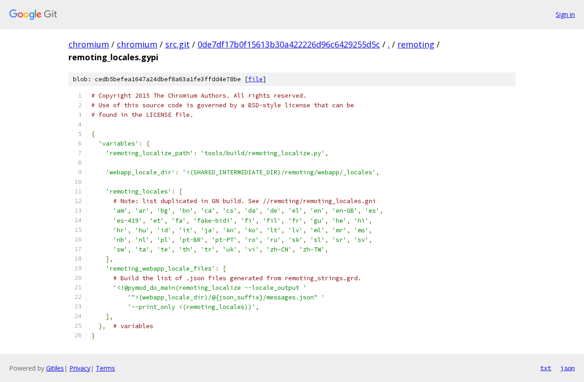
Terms (105, 368)
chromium (88, 44)
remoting (415, 44)
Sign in (565, 14)
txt (545, 368)
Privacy (79, 368)
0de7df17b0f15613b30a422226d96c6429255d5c (289, 44)
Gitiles (55, 368)
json (567, 368)
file (255, 79)
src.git (177, 44)
